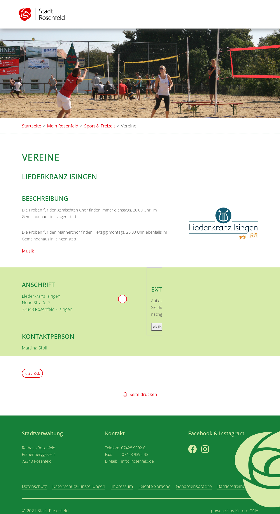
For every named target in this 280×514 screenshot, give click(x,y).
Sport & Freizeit (99, 126)
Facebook (198, 457)
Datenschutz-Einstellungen (78, 486)
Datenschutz (34, 486)
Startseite (31, 126)
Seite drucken (143, 394)
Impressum (122, 486)
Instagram (211, 457)
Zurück (34, 373)
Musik (28, 251)
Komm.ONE (246, 511)
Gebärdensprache (194, 486)
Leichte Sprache (154, 486)
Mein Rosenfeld (62, 126)
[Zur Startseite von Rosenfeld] (41, 14)
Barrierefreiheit (232, 486)
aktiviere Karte (167, 327)
